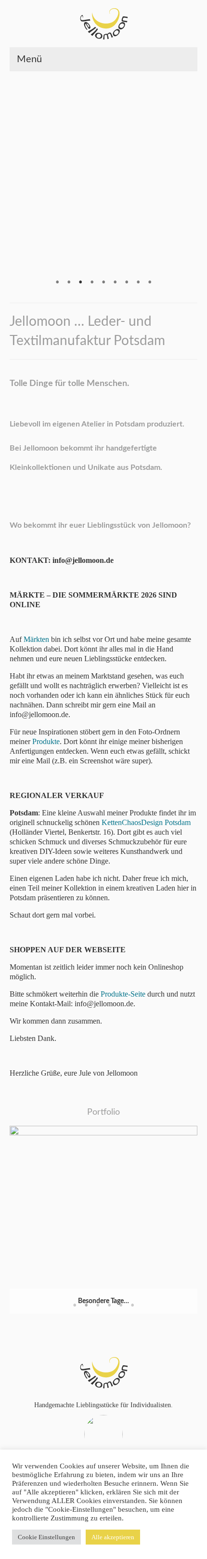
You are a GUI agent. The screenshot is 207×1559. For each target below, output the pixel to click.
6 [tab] (115, 283)
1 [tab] (57, 283)
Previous (11, 180)
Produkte (46, 741)
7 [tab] (126, 283)
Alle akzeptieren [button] (112, 1537)
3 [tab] (80, 283)
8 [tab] (138, 283)
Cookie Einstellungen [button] (46, 1537)
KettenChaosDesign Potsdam (146, 822)
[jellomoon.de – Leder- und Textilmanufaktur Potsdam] (103, 24)
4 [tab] (92, 283)
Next (195, 180)
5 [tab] (103, 283)
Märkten (36, 639)
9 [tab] (150, 283)
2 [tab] (69, 283)
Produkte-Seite (123, 994)
